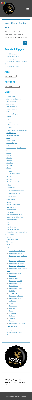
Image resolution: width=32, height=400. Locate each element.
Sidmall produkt (11, 226)
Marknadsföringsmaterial (16, 190)
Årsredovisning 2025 (12, 106)
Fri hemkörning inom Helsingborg (16, 130)
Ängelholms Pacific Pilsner (17, 250)
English (8, 116)
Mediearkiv (9, 334)
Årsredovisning (10, 103)
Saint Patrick (13, 305)
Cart (7, 111)
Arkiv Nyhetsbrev (11, 101)
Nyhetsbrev (9, 162)
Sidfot (8, 224)
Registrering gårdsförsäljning (14, 216)
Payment (8, 201)
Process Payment (11, 209)
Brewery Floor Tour (13, 124)
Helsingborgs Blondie (15, 253)
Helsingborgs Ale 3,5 (15, 280)
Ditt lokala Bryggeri (12, 113)
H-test (8, 137)
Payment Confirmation (13, 204)
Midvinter (12, 290)
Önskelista (9, 176)
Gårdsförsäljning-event (13, 135)
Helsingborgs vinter (12, 58)
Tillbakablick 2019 (12, 239)
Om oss (8, 167)
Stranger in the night (12, 56)
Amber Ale (12, 300)
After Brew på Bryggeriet (13, 98)
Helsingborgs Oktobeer (16, 295)
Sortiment (9, 236)
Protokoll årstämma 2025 (14, 214)
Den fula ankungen (12, 53)
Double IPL (12, 275)
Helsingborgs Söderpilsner (17, 265)
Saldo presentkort (11, 219)
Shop (8, 221)
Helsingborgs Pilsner (12, 66)
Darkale (11, 320)
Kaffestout (12, 315)
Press (9, 184)
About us (10, 119)
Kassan (8, 152)
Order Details (10, 199)
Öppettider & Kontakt (12, 181)
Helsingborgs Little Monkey (17, 260)
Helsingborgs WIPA (15, 273)
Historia (10, 170)
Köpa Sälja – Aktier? (14, 173)
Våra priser (9, 241)
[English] (2, 2)
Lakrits (11, 310)
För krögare (11, 187)
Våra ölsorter (12, 247)
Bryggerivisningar (11, 108)
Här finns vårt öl (13, 326)
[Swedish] (5, 2)
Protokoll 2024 (10, 211)
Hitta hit (7, 384)
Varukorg (9, 329)
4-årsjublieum (10, 96)
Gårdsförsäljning (11, 132)
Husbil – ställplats (11, 142)
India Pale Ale (13, 285)
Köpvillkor (9, 157)
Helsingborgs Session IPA (16, 263)
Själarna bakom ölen (12, 229)
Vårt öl (8, 244)
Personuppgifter (11, 206)
